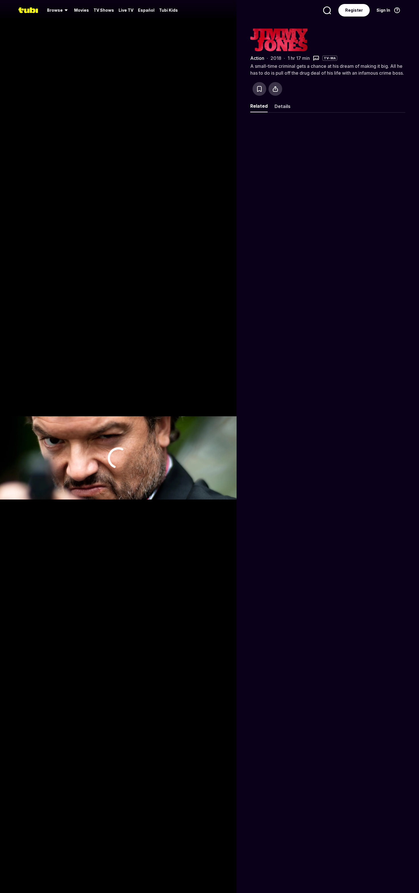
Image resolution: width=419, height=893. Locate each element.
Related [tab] (259, 106)
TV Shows (103, 10)
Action (257, 58)
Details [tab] (282, 106)
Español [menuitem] (146, 10)
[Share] (275, 89)
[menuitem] (58, 10)
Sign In (383, 10)
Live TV (126, 10)
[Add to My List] (259, 89)
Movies (81, 10)
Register (354, 10)
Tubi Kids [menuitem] (168, 10)
